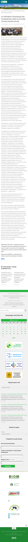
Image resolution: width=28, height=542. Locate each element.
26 (10, 333)
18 (6, 331)
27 (14, 333)
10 (3, 329)
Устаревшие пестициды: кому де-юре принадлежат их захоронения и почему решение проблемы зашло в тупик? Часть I (13, 418)
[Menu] (26, 2)
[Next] (16, 485)
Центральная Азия (6, 12)
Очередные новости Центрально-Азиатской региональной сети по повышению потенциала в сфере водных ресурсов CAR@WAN (6, 277)
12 (10, 329)
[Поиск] (25, 310)
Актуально (4, 394)
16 (25, 329)
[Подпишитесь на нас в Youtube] (13, 538)
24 (3, 333)
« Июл (13, 337)
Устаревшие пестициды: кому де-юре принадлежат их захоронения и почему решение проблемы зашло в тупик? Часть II (13, 408)
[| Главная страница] (5, 2)
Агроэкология (5, 11)
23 (25, 331)
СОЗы (25, 394)
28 (17, 333)
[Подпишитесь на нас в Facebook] (15, 538)
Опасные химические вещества (15, 394)
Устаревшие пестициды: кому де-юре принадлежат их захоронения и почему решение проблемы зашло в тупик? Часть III (13, 397)
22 (21, 331)
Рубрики (3, 431)
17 (3, 331)
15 (21, 329)
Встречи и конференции (17, 11)
